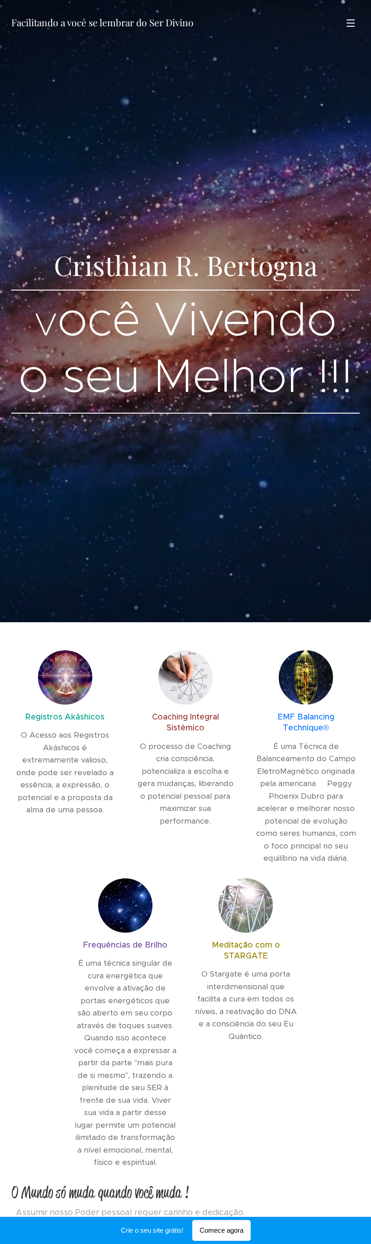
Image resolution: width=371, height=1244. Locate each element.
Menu (351, 23)
